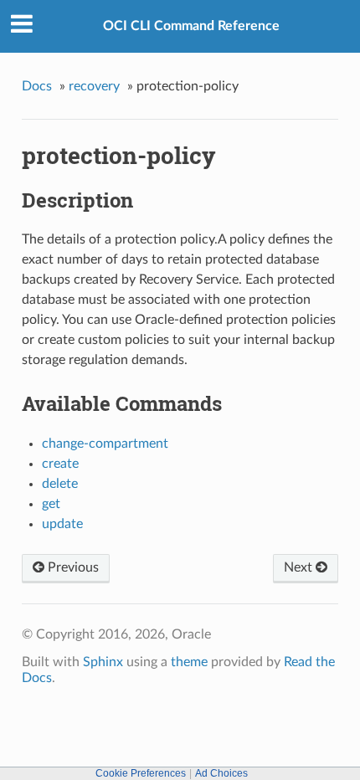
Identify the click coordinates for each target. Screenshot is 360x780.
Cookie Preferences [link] (140, 773)
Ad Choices (221, 773)
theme (189, 662)
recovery (94, 86)
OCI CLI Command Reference (191, 26)
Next (300, 567)
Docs (37, 86)
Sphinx (103, 662)
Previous (71, 567)
